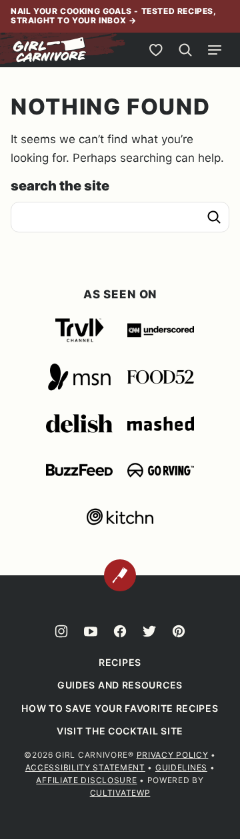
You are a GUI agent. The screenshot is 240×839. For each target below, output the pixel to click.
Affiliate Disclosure (86, 780)
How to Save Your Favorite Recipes (119, 708)
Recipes (120, 662)
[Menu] (214, 50)
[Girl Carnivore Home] (50, 50)
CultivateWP (120, 793)
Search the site (60, 186)
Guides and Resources (120, 685)
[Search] (185, 50)
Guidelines (181, 767)
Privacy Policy (173, 755)
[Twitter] (149, 631)
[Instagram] (61, 631)
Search (214, 217)
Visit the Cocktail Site (120, 730)
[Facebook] (120, 631)
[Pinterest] (178, 631)
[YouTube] (90, 631)
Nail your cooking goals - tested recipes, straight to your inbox (113, 15)
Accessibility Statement (85, 767)
